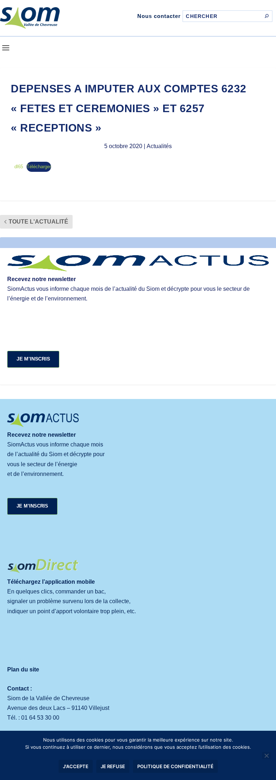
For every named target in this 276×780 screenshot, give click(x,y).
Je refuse (113, 766)
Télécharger (39, 166)
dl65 (18, 166)
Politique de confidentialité (175, 766)
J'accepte (75, 766)
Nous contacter (159, 16)
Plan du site (23, 669)
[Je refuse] (266, 755)
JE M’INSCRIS (33, 359)
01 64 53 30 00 (40, 718)
